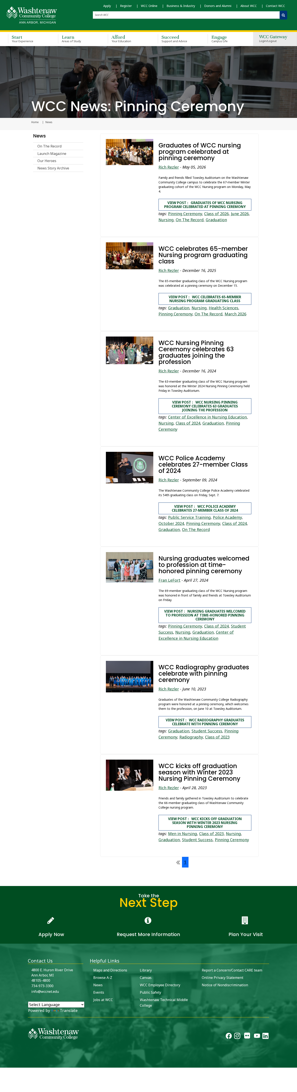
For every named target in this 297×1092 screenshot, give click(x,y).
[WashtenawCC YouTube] (257, 1037)
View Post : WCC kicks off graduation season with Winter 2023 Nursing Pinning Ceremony (205, 822)
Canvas (146, 977)
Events (98, 992)
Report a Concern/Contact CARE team (232, 970)
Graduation (216, 219)
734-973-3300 (42, 985)
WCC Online (149, 6)
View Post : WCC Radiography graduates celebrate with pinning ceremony (205, 722)
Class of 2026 (216, 213)
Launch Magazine (51, 153)
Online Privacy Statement (222, 977)
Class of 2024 (188, 423)
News (39, 135)
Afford (121, 38)
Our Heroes (46, 160)
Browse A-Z (102, 977)
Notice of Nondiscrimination (225, 985)
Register (126, 6)
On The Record (49, 146)
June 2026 (240, 213)
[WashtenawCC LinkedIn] (265, 1037)
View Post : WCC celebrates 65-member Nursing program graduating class (205, 299)
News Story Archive (53, 168)
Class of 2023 (217, 737)
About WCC (248, 6)
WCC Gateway (273, 39)
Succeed (174, 38)
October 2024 (171, 523)
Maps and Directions (110, 970)
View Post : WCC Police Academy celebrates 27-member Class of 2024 (205, 508)
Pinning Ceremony (185, 213)
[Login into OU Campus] (2, 1064)
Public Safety (150, 992)
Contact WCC (275, 6)
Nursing (166, 219)
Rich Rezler (169, 167)
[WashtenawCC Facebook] (228, 1037)
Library (146, 970)
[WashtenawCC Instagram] (237, 1037)
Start (22, 38)
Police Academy (227, 517)
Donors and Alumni (217, 6)
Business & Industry (181, 6)
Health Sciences (223, 307)
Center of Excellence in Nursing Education (207, 417)
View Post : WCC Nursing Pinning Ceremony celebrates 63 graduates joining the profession (205, 406)
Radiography (191, 737)
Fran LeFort (169, 580)
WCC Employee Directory (160, 985)
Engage (219, 38)
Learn (71, 38)
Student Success (207, 731)
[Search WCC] (283, 15)
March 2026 (235, 314)
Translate (69, 1010)
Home (35, 122)
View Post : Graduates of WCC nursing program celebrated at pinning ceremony (205, 204)
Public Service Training (189, 517)
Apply (107, 6)
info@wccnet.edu (45, 991)
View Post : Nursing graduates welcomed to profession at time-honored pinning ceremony (204, 615)
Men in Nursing (182, 833)
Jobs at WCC (103, 999)
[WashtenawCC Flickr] (247, 1037)
